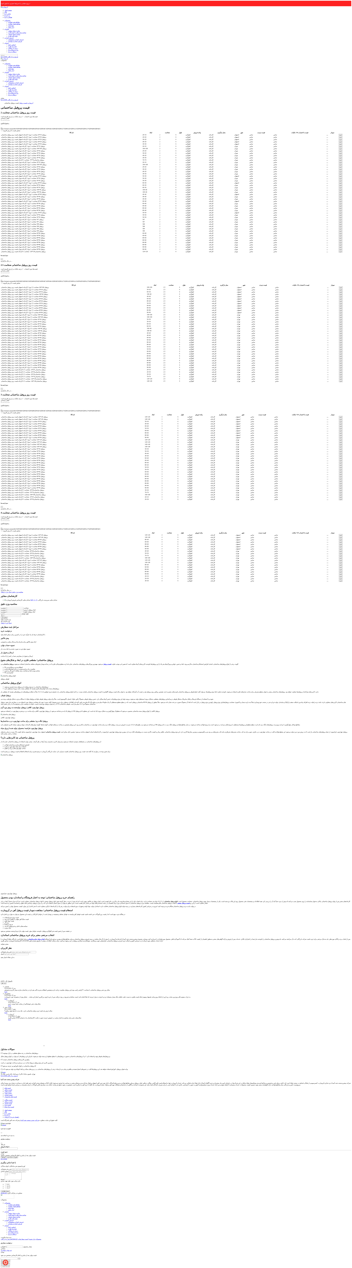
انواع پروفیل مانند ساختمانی (36, 939)
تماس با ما (7, 14)
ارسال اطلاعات (5, 1191)
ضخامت (26, 608)
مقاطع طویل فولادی (14, 24)
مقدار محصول (27, 1246)
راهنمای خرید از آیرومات (11, 1117)
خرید (340, 134)
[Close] (1, 127)
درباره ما (7, 15)
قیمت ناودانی (8, 1095)
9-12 (8, 1184)
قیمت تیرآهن (8, 1090)
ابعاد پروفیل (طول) (29, 612)
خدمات (6, 43)
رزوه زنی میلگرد (13, 48)
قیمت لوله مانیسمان (10, 1097)
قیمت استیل (8, 1103)
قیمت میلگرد (8, 1100)
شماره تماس (5, 1171)
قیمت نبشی (8, 1093)
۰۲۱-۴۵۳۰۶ (34, 600)
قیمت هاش (7, 1091)
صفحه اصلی (8, 10)
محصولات (7, 20)
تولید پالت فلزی (13, 36)
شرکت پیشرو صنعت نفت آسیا (30, 1120)
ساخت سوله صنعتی (14, 34)
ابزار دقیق (11, 27)
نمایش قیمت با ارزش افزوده (11, 130)
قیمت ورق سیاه (9, 1107)
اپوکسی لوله (12, 45)
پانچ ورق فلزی (12, 46)
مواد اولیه (11, 25)
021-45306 (4, 1159)
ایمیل (2, 954)
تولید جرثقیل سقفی (14, 31)
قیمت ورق (7, 1105)
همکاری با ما (8, 17)
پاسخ (5, 992)
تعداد (2, 615)
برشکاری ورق (12, 52)
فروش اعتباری (8, 38)
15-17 (8, 1188)
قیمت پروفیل (23, 103)
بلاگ (5, 12)
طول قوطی (25, 614)
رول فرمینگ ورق (13, 50)
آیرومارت (30, 103)
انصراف (3, 1157)
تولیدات (6, 29)
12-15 (8, 1186)
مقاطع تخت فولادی (14, 22)
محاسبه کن (4, 617)
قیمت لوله (7, 1088)
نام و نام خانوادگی (6, 952)
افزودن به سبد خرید (12, 1157)
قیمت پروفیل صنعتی (183, 903)
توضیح (2, 1179)
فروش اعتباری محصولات (15, 39)
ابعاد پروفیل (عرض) (30, 610)
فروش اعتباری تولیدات (15, 41)
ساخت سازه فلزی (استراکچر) (17, 32)
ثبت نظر (3, 983)
